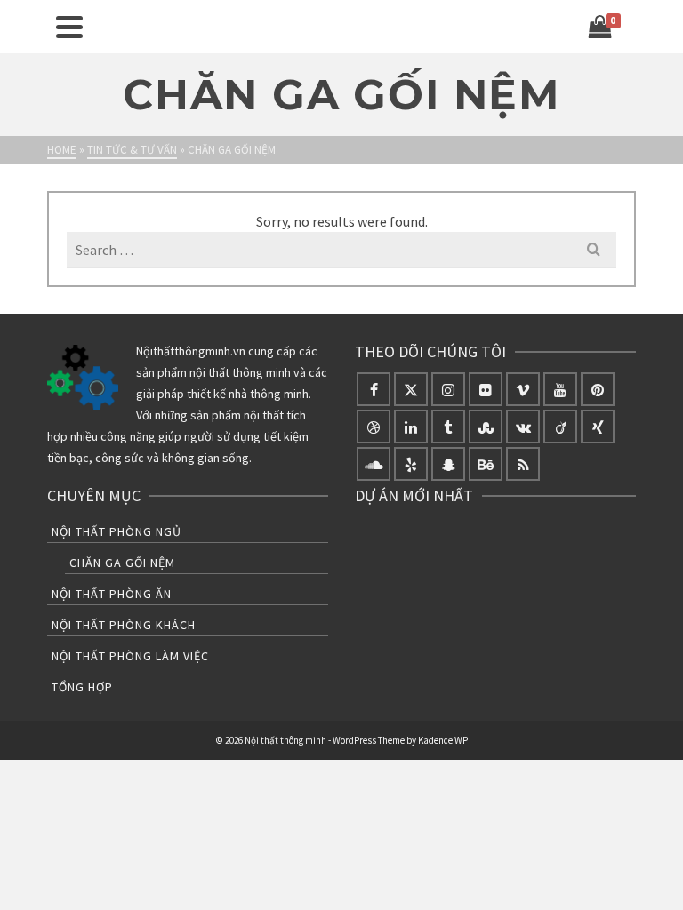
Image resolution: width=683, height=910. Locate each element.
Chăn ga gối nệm (122, 563)
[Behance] (485, 464)
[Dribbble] (373, 426)
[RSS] (523, 464)
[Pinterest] (598, 389)
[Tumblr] (448, 426)
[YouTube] (560, 389)
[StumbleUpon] (485, 426)
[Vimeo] (523, 389)
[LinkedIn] (411, 426)
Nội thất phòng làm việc (130, 656)
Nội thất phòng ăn (112, 594)
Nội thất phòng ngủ (116, 531)
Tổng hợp (82, 687)
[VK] (523, 426)
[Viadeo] (560, 426)
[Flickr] (485, 389)
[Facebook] (373, 389)
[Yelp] (411, 464)
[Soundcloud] (373, 464)
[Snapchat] (448, 464)
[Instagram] (448, 389)
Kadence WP (443, 740)
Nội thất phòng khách (124, 625)
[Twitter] (411, 389)
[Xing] (598, 426)
